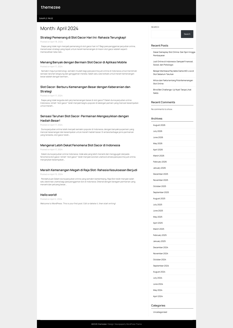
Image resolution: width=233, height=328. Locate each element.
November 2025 (160, 180)
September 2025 (161, 192)
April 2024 (158, 296)
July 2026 (157, 131)
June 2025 (158, 210)
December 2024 (160, 247)
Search (155, 27)
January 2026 (159, 167)
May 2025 (157, 216)
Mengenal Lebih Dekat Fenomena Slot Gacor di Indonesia (80, 145)
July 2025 (157, 204)
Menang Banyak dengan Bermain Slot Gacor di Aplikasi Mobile (83, 62)
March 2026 (158, 155)
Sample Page (46, 18)
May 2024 (157, 290)
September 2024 (161, 265)
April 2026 (158, 149)
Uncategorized (160, 312)
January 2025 (159, 241)
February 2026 (160, 161)
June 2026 (158, 137)
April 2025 (158, 222)
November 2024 (160, 253)
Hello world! (48, 195)
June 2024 (158, 284)
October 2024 (159, 259)
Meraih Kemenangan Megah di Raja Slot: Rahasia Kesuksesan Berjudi (88, 170)
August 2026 (159, 125)
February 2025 (160, 235)
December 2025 (160, 174)
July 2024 (157, 277)
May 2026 (157, 143)
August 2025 (159, 198)
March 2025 (158, 229)
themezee (50, 7)
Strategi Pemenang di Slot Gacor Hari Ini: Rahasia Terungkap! (83, 37)
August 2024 (159, 271)
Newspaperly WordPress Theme (128, 324)
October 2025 (159, 186)
